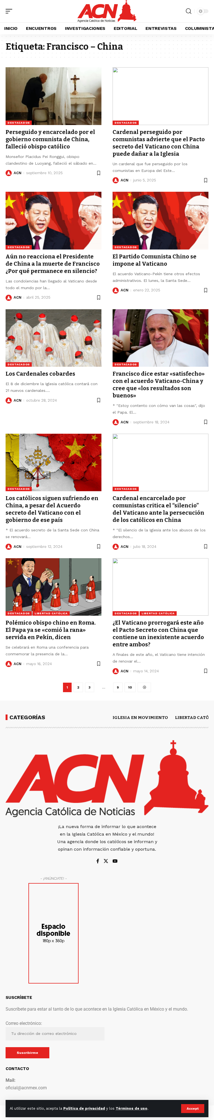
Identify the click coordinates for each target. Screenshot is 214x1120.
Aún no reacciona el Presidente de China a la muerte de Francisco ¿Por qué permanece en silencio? (53, 263)
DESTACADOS (19, 122)
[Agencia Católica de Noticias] (106, 11)
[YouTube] (115, 861)
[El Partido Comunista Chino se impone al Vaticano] (160, 220)
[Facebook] (98, 861)
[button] (192, 1108)
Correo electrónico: (24, 1023)
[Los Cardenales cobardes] (53, 338)
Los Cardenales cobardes (40, 373)
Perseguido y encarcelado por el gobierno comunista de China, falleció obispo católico (50, 139)
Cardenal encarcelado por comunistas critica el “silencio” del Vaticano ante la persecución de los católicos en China (158, 509)
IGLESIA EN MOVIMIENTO (140, 717)
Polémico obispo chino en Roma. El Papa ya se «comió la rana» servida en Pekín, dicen (51, 630)
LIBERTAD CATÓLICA (51, 613)
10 (130, 687)
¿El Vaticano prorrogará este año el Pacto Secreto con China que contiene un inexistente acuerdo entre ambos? (158, 633)
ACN (17, 173)
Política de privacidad (84, 1108)
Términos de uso (131, 1108)
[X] (106, 861)
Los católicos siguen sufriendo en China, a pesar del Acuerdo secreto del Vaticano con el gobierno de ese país (52, 509)
